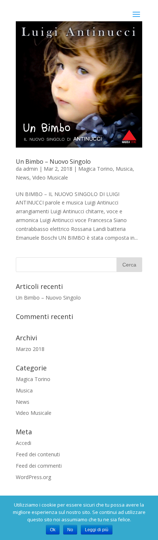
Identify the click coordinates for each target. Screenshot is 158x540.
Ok (52, 529)
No (70, 529)
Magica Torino (95, 168)
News (22, 177)
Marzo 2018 (30, 348)
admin (30, 168)
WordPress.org (33, 477)
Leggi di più (96, 529)
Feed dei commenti (39, 465)
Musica (124, 168)
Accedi (23, 442)
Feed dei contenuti (38, 454)
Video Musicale (50, 177)
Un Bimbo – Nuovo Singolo (53, 161)
